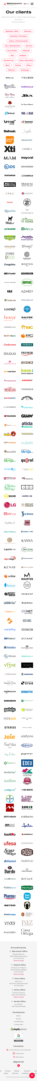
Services (18, 1018)
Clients (18, 1016)
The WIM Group (18, 1021)
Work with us (20, 1057)
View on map (18, 960)
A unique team (18, 1024)
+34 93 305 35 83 (25, 1050)
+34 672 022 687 (14, 1050)
